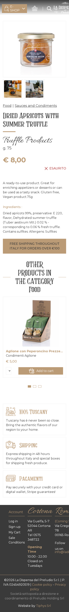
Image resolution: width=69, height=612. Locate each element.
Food (7, 106)
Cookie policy (42, 584)
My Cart (15, 532)
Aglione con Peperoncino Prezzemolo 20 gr (34, 351)
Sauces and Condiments (36, 106)
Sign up (15, 527)
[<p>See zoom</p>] (34, 49)
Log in (13, 521)
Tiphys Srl (43, 606)
